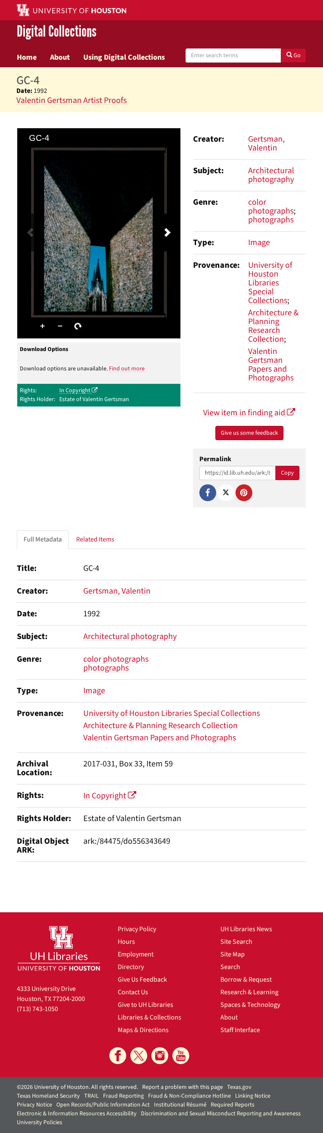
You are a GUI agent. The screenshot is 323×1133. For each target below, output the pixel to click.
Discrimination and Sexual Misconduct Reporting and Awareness (221, 1113)
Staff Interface (240, 1030)
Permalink (215, 459)
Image (259, 242)
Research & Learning (249, 992)
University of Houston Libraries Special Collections (270, 282)
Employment (136, 954)
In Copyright (75, 390)
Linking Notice (252, 1096)
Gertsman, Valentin (266, 143)
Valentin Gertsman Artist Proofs (71, 100)
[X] (225, 492)
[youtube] (180, 1055)
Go (296, 55)
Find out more (127, 368)
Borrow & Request (246, 979)
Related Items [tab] (95, 539)
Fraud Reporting (123, 1096)
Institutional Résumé (180, 1105)
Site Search (236, 941)
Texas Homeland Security (48, 1096)
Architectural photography (271, 175)
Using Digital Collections (124, 57)
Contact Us (133, 992)
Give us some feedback (249, 433)
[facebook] (117, 1055)
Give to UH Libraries (145, 1004)
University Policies (39, 1122)
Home (27, 57)
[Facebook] (207, 492)
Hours (126, 941)
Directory (131, 967)
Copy (287, 473)
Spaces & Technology (250, 1004)
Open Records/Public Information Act (103, 1105)
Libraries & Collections (149, 1017)
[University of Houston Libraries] (59, 948)
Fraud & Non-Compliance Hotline (189, 1096)
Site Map (232, 954)
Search (230, 967)
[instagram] (159, 1055)
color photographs (271, 206)
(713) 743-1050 (37, 1009)
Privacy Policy (137, 929)
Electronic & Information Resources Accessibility (77, 1113)
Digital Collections (56, 32)
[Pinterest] (244, 492)
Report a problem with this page (182, 1087)
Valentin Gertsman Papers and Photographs (271, 365)
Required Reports (232, 1105)
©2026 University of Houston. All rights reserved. (77, 1087)
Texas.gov (239, 1087)
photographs (271, 220)
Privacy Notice (34, 1105)
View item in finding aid (245, 413)
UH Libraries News (246, 929)
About (60, 57)
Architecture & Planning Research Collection (273, 326)
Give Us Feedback (142, 979)
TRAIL (91, 1096)
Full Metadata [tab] (43, 539)
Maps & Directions (143, 1030)
